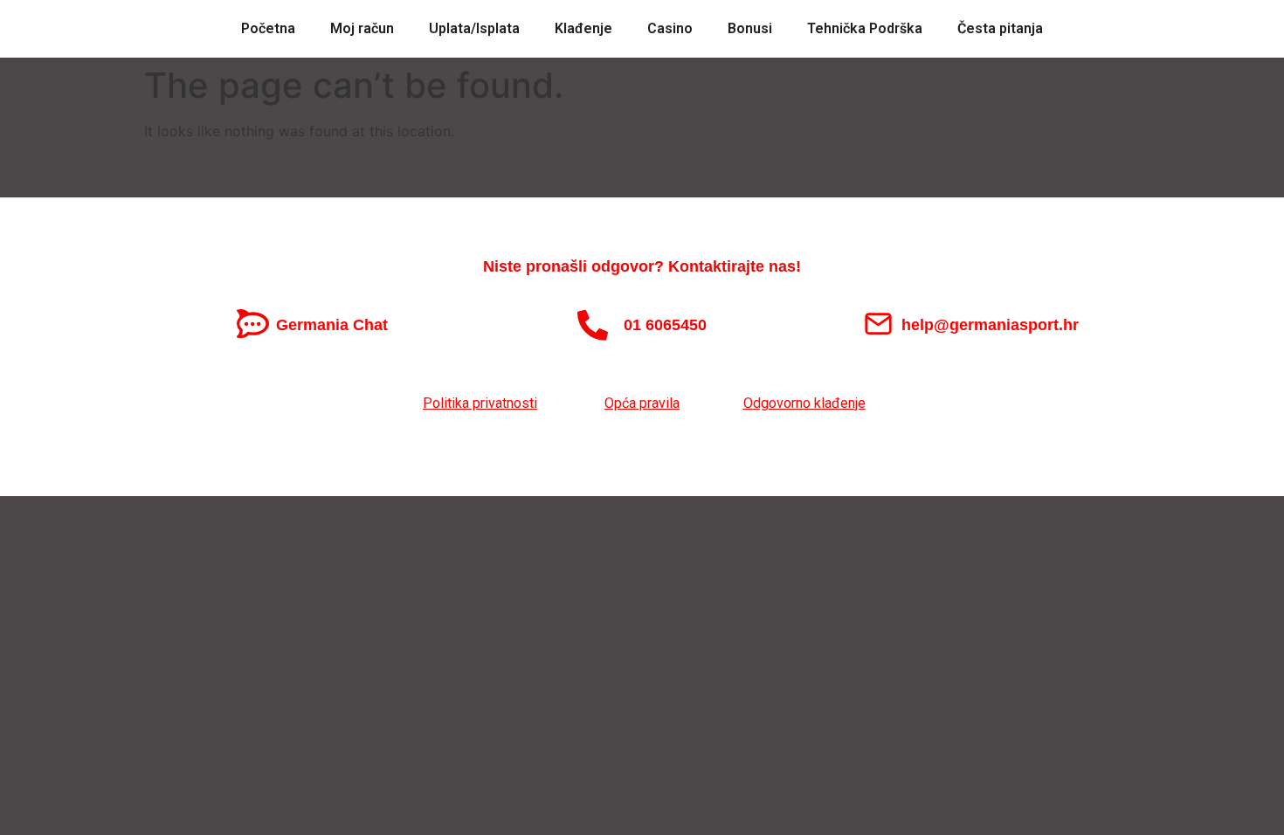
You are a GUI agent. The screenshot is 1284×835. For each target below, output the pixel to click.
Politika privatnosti (480, 403)
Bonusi (750, 28)
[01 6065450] (592, 324)
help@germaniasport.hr (990, 325)
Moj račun (362, 28)
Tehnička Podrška (864, 28)
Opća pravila (642, 403)
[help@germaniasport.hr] (878, 323)
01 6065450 (665, 325)
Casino (670, 28)
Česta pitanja (1000, 28)
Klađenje (583, 28)
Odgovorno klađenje (804, 403)
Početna (268, 28)
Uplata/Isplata (474, 28)
